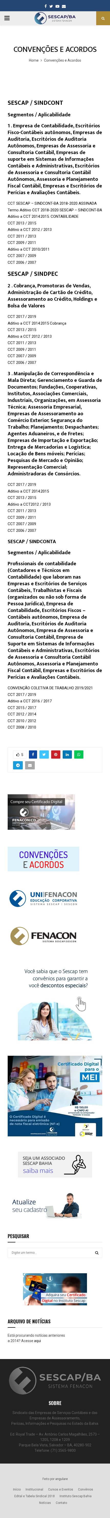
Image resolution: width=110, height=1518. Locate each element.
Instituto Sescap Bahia (76, 1496)
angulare (61, 1479)
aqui (37, 1341)
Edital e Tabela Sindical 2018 (34, 1496)
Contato (61, 1503)
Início (17, 1489)
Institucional (34, 1489)
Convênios (85, 1489)
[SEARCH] (96, 1253)
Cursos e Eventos (60, 1489)
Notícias (45, 1503)
